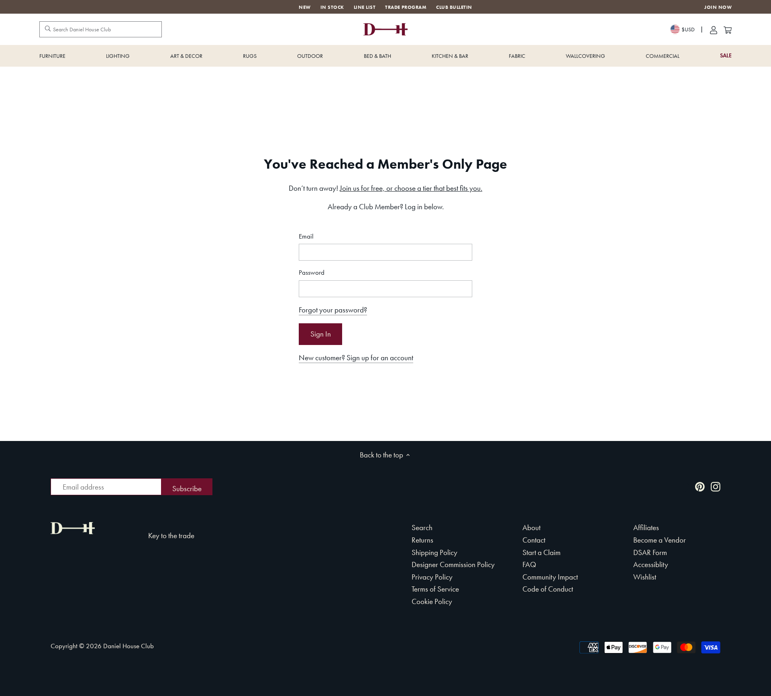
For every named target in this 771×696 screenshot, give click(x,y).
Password (311, 272)
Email (306, 236)
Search (422, 528)
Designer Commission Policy (453, 564)
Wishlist (644, 577)
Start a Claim (541, 552)
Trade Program (405, 7)
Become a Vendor (659, 540)
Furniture (52, 55)
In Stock (332, 7)
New (304, 7)
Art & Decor (186, 55)
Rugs (250, 55)
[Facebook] (684, 486)
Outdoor (310, 55)
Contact (533, 540)
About (531, 528)
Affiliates (646, 528)
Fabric (517, 55)
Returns (422, 540)
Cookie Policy (432, 601)
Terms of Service (435, 589)
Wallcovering (585, 55)
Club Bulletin (454, 7)
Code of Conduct (547, 589)
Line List (364, 7)
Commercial (662, 55)
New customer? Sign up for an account (356, 358)
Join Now (718, 7)
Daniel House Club (128, 645)
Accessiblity (650, 564)
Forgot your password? (333, 310)
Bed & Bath (377, 55)
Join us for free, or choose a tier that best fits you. (411, 188)
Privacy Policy (432, 577)
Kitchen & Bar (450, 55)
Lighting (118, 55)
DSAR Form (650, 552)
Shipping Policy (434, 552)
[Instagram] (715, 486)
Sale (726, 55)
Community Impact (550, 577)
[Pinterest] (700, 486)
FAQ (529, 564)
